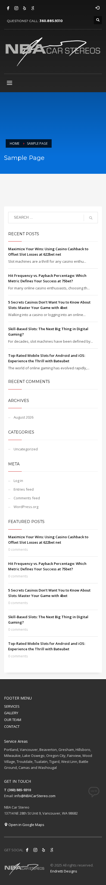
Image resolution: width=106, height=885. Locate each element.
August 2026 (23, 417)
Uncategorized (26, 449)
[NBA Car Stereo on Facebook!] (27, 850)
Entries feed (24, 489)
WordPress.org (26, 506)
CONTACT (12, 726)
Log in (18, 480)
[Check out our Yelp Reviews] (24, 8)
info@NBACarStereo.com (34, 795)
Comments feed (27, 498)
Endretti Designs (63, 871)
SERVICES (12, 706)
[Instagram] (16, 8)
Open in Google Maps (26, 824)
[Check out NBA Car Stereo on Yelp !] (43, 850)
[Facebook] (8, 8)
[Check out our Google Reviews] (33, 8)
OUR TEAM (12, 719)
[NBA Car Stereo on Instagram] (35, 850)
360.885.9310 (51, 21)
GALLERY (11, 712)
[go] (91, 218)
